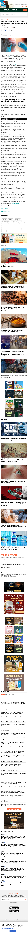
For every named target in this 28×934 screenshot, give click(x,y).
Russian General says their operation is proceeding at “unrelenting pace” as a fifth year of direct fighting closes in (13, 703)
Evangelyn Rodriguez (10, 328)
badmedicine (13, 32)
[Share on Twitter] (8, 30)
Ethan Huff (8, 27)
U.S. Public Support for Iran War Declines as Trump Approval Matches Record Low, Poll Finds (12, 778)
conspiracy (10, 33)
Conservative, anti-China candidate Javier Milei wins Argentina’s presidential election (13, 286)
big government (19, 32)
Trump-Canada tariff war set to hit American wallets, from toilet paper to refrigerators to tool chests (13, 769)
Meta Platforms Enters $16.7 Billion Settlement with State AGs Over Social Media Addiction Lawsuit (12, 713)
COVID (14, 33)
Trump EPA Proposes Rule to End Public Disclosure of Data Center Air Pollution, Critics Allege (12, 756)
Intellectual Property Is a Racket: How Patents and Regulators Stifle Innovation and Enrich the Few (12, 761)
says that (11, 56)
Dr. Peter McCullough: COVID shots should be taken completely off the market (13, 548)
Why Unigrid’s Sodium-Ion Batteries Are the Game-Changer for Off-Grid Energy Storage (12, 717)
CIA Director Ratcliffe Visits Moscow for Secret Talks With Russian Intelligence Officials (12, 698)
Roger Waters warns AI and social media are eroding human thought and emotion (12, 708)
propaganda (22, 34)
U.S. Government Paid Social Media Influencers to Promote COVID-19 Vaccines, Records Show (11, 765)
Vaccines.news (15, 203)
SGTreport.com (4, 208)
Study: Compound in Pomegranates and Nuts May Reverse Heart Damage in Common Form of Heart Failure (13, 792)
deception (17, 33)
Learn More (5, 930)
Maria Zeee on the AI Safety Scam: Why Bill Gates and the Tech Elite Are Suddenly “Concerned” (13, 783)
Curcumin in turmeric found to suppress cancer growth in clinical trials (12, 331)
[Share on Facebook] (5, 30)
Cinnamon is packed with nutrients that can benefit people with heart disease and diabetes (13, 309)
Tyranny (2, 35)
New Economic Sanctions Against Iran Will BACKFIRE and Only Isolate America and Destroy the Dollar (14, 884)
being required (14, 64)
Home (2, 19)
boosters (6, 33)
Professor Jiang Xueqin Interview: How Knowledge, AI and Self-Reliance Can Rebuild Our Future (13, 877)
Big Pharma (7, 19)
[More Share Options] (11, 30)
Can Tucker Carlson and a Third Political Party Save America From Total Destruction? (13, 862)
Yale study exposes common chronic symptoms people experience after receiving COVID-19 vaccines (13, 526)
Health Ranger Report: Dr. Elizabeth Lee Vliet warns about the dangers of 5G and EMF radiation (13, 504)
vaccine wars (6, 35)
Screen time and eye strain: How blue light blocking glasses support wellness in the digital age (12, 796)
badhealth (9, 32)
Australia (5, 32)
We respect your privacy (14, 902)
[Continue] (25, 899)
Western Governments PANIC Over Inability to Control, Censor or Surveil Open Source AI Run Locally (12, 855)
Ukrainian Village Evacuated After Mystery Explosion (12, 721)
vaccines (11, 35)
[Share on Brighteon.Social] (2, 30)
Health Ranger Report (6, 831)
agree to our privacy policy (8, 928)
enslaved (21, 33)
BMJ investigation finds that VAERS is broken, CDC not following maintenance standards (13, 439)
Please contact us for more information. (8, 576)
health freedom (4, 34)
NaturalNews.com (5, 211)
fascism (24, 33)
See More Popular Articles (14, 809)
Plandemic (18, 34)
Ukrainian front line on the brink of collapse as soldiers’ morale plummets (13, 460)
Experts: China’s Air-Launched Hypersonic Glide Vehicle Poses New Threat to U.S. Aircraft (13, 734)
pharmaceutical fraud (11, 34)
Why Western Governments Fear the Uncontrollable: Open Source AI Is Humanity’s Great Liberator (12, 752)
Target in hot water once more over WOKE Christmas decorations (13, 265)
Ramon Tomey (9, 263)
